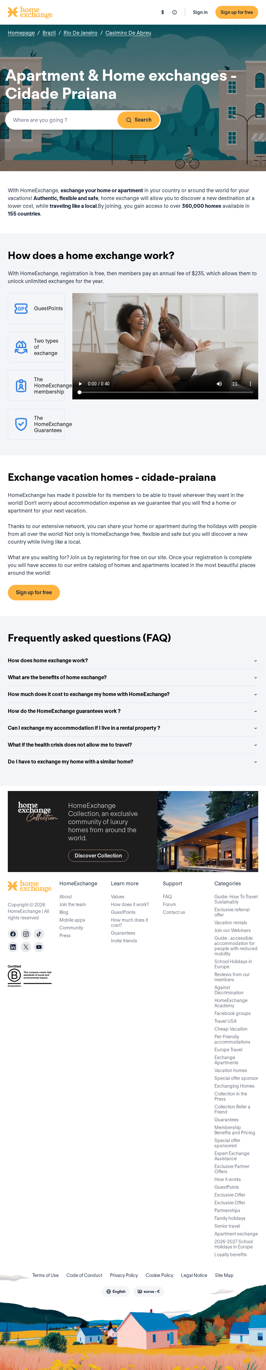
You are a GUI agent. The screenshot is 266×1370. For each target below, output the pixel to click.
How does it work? (130, 904)
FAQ (167, 896)
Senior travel (227, 1226)
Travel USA (225, 1021)
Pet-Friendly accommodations (232, 1039)
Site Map (224, 1275)
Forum (169, 904)
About (65, 896)
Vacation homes (230, 1070)
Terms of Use (45, 1275)
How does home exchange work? (48, 660)
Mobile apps (72, 920)
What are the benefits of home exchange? (57, 677)
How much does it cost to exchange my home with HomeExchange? (89, 694)
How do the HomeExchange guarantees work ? (64, 711)
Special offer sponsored (227, 1143)
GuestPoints (123, 912)
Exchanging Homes (234, 1086)
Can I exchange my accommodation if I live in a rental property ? (84, 728)
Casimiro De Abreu (128, 33)
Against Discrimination (229, 990)
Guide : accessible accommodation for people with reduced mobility (236, 946)
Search (143, 120)
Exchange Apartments (226, 1060)
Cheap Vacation (231, 1029)
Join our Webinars (232, 930)
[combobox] (83, 120)
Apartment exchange (236, 1233)
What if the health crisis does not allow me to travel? (70, 745)
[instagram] (26, 934)
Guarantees (123, 933)
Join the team (72, 904)
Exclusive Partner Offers (231, 1169)
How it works (227, 1179)
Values (118, 896)
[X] (26, 947)
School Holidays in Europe (233, 964)
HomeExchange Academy (231, 1003)
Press (65, 935)
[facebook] (13, 934)
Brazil (49, 33)
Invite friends (124, 940)
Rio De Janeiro (81, 33)
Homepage (21, 33)
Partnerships (227, 1210)
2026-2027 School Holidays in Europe (233, 1244)
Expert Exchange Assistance (231, 1156)
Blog (63, 912)
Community (71, 927)
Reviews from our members (232, 977)
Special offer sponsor (236, 1078)
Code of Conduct (84, 1275)
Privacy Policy (124, 1275)
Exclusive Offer (229, 1195)
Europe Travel (228, 1049)
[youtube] (39, 947)
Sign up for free (237, 12)
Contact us (174, 912)
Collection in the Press (230, 1096)
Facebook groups (232, 1013)
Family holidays (230, 1218)
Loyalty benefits (230, 1254)
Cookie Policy (159, 1275)
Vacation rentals (230, 922)
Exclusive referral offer (231, 912)
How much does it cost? (129, 922)
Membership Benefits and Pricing (234, 1130)
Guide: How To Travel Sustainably (236, 899)
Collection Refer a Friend (232, 1109)
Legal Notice (194, 1275)
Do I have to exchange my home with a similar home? (70, 762)
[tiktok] (39, 934)
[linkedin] (13, 947)
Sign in (200, 12)
